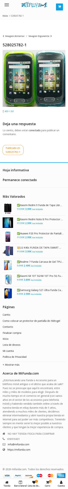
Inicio (6, 338)
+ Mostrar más (11, 364)
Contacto (8, 326)
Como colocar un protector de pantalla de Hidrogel (31, 320)
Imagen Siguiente (39, 36)
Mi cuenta (8, 351)
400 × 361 (9, 111)
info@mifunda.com (18, 444)
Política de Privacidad (15, 356)
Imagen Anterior (15, 36)
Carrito (6, 314)
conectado (35, 130)
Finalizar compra (12, 333)
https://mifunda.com (18, 449)
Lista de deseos (11, 344)
